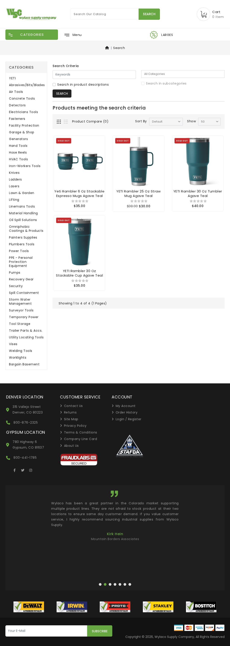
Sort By (141, 121)
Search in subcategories (166, 83)
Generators (18, 139)
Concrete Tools (22, 98)
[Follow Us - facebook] (14, 469)
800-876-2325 (25, 422)
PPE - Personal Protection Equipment (21, 262)
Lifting (14, 200)
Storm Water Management (20, 301)
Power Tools (19, 251)
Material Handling (23, 213)
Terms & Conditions (80, 432)
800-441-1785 (25, 457)
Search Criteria (66, 66)
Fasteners (17, 119)
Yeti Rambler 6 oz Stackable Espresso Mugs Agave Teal (79, 193)
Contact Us (73, 406)
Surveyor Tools (21, 310)
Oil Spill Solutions (23, 220)
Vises (13, 344)
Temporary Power (24, 317)
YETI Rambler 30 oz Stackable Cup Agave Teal (79, 273)
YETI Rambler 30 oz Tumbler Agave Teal (197, 193)
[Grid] (59, 122)
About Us (71, 445)
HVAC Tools (18, 159)
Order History (127, 412)
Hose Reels (18, 152)
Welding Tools (20, 351)
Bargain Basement (24, 364)
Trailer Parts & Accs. (25, 331)
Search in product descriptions (83, 85)
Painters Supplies (23, 237)
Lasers (14, 186)
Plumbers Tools (21, 244)
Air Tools (16, 92)
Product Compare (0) (90, 121)
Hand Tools (18, 146)
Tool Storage (19, 324)
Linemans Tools (22, 206)
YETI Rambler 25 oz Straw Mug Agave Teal (138, 193)
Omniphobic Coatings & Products (26, 229)
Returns (70, 412)
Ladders (15, 179)
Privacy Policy (75, 425)
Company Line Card (80, 439)
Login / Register (129, 419)
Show (191, 121)
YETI (12, 78)
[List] (66, 122)
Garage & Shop (21, 132)
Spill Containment (24, 293)
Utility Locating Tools (26, 337)
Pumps (14, 272)
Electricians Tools (23, 112)
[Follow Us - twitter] (22, 469)
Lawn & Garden (21, 193)
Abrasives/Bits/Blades (27, 85)
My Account (126, 406)
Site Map (71, 419)
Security (16, 286)
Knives (14, 173)
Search (119, 48)
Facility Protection (24, 125)
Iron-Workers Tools (24, 166)
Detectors (17, 105)
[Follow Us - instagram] (30, 469)
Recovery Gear (21, 279)
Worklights (17, 357)
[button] (82, 435)
